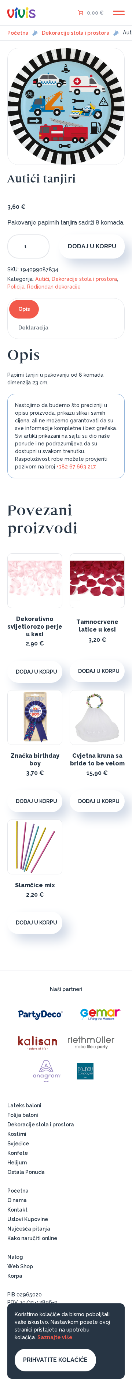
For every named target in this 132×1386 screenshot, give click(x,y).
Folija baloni (22, 1115)
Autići (42, 279)
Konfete (17, 1153)
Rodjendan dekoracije (54, 287)
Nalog (15, 1257)
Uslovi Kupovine (27, 1219)
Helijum (17, 1162)
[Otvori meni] (119, 13)
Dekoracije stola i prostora (76, 32)
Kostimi (16, 1134)
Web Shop (20, 1266)
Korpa (14, 1276)
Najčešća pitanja (28, 1229)
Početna (18, 32)
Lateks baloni (24, 1105)
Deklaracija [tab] (33, 328)
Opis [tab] (24, 309)
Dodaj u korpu (92, 246)
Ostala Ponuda (26, 1172)
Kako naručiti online (32, 1238)
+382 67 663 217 (75, 467)
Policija (16, 287)
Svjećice (18, 1143)
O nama (17, 1200)
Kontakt (17, 1210)
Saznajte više (55, 1337)
